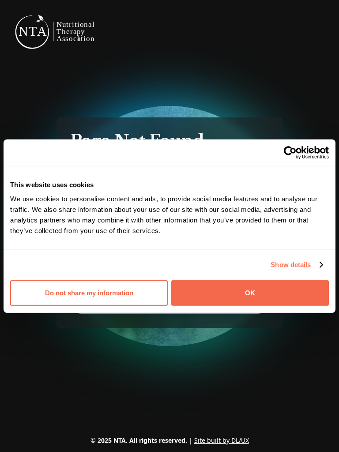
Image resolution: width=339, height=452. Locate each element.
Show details (291, 264)
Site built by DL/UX (221, 440)
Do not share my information (89, 292)
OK (250, 292)
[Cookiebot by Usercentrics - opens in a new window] (290, 152)
